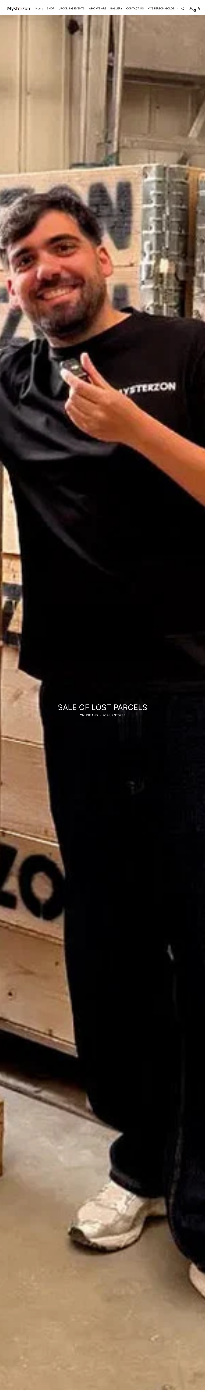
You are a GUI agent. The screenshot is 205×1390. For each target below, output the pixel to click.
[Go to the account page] (190, 8)
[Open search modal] (183, 8)
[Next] (177, 8)
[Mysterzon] (19, 8)
